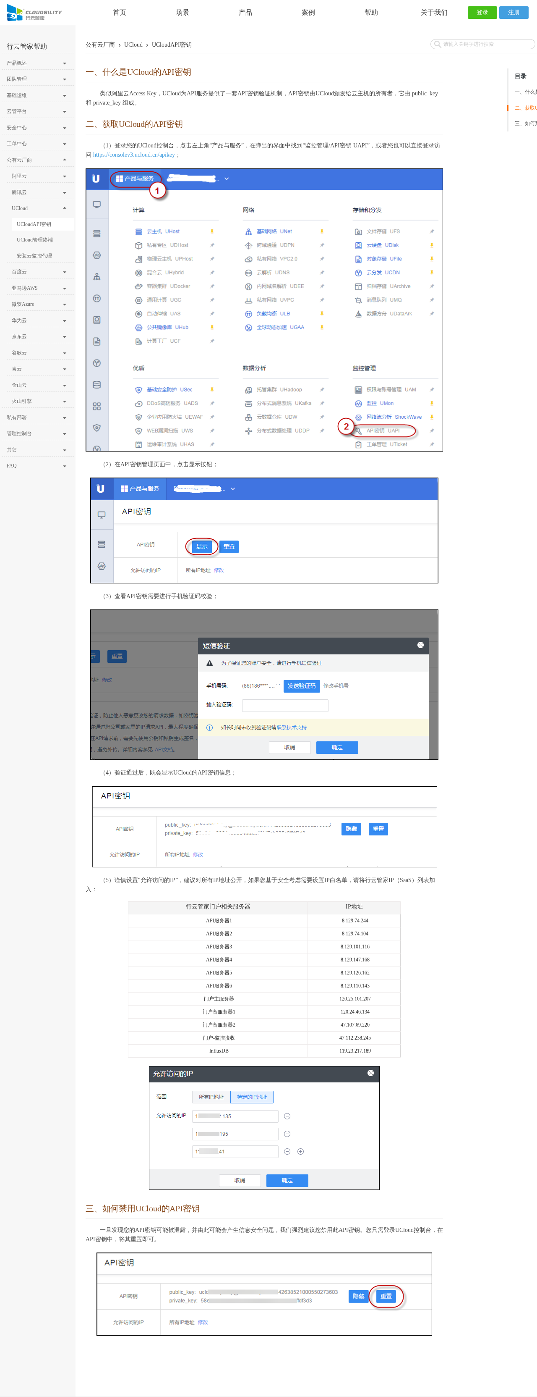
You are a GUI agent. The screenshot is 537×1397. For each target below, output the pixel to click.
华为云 (19, 320)
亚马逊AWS (25, 288)
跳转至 (10, 12)
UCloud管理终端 (35, 240)
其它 (12, 450)
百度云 (19, 272)
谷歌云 (19, 353)
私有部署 (17, 417)
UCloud (20, 208)
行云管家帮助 (27, 46)
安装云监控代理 (34, 256)
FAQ (12, 466)
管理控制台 (19, 433)
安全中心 (17, 128)
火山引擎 (22, 401)
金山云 (19, 385)
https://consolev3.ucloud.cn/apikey (134, 155)
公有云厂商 (19, 160)
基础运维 (17, 95)
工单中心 (17, 144)
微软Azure (23, 304)
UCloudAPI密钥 (34, 224)
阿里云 (19, 176)
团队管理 (17, 79)
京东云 (19, 336)
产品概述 (17, 63)
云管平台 (17, 111)
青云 (17, 369)
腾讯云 (19, 192)
